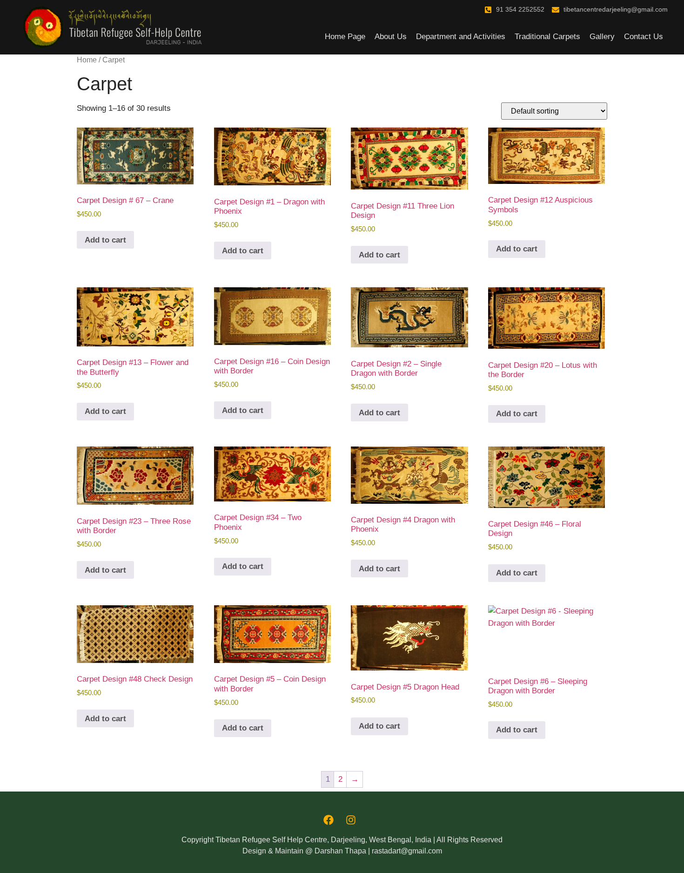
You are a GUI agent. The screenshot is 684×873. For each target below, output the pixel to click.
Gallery (602, 36)
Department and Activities (460, 36)
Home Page (345, 36)
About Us (391, 36)
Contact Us (643, 36)
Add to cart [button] (105, 240)
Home (87, 60)
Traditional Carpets (547, 36)
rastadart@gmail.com (407, 851)
